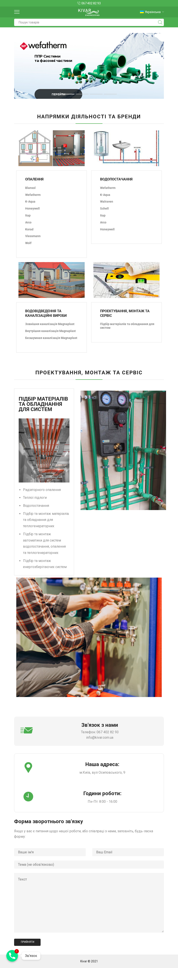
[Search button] (160, 22)
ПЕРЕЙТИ (58, 94)
